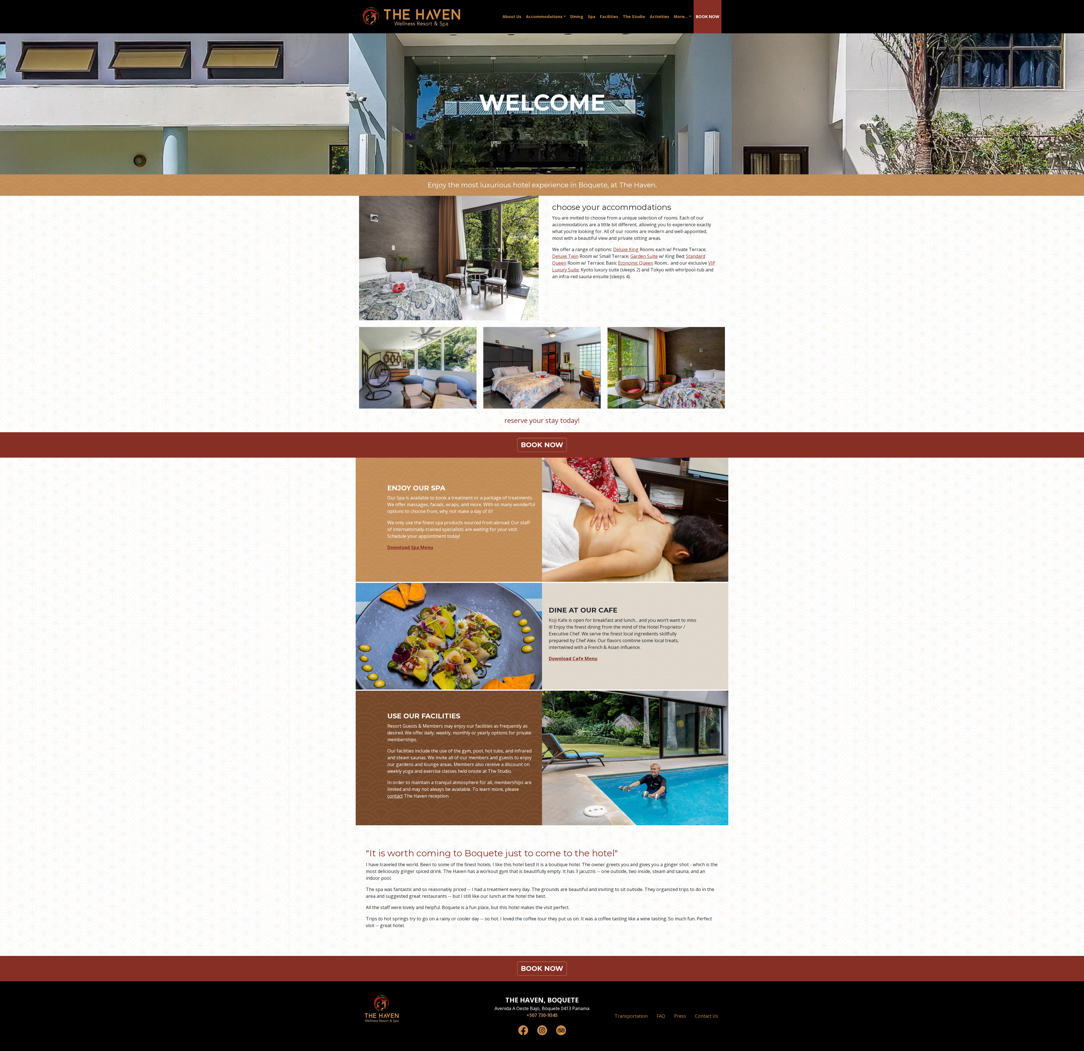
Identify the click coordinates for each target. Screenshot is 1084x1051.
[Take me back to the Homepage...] (381, 1008)
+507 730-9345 (542, 1015)
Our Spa (396, 498)
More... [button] (681, 16)
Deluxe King (626, 249)
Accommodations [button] (544, 16)
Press (680, 1016)
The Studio (634, 16)
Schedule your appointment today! (423, 536)
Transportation (631, 1016)
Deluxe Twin (565, 256)
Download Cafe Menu (573, 658)
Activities (659, 16)
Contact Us (706, 1016)
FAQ (661, 1016)
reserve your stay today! (542, 420)
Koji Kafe (558, 620)
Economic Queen (635, 263)
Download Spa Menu (410, 547)
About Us (511, 16)
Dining (576, 16)
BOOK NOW (707, 16)
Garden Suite (644, 256)
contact (395, 796)
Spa (591, 16)
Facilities (609, 16)
